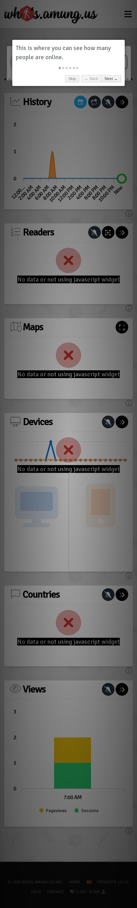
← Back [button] (91, 78)
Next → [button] (111, 78)
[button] (60, 68)
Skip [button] (72, 78)
